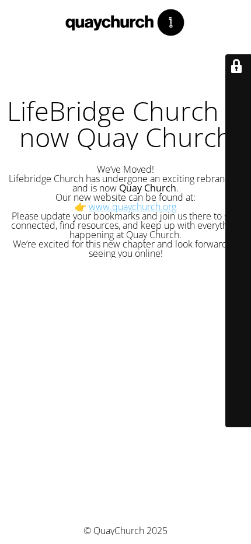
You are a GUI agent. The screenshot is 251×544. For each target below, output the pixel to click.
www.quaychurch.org (132, 206)
